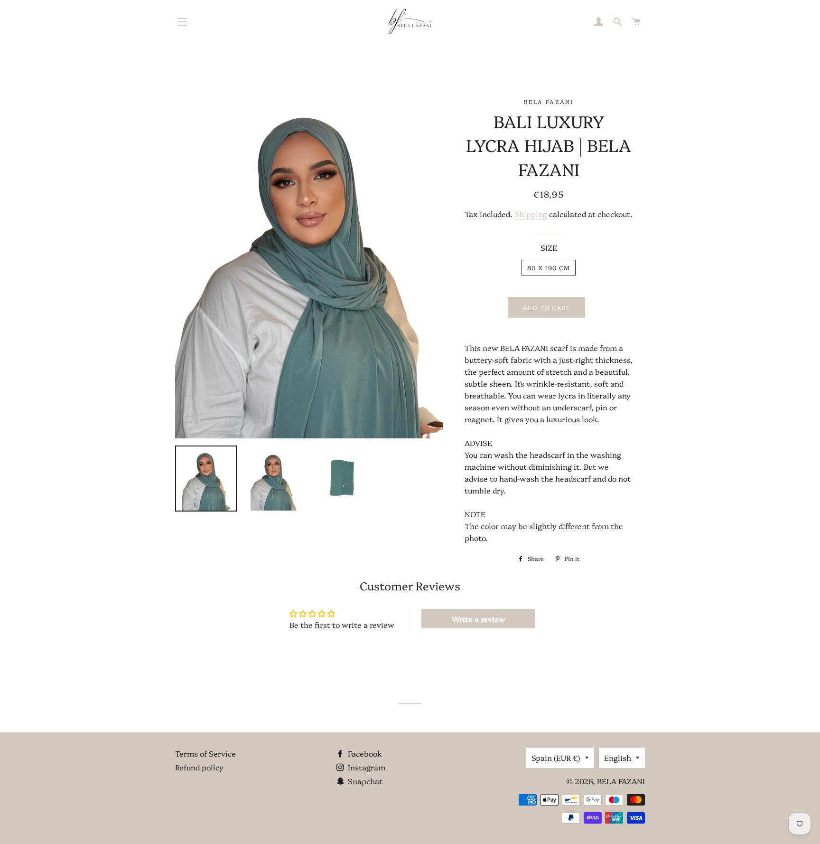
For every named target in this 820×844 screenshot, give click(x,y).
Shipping (530, 214)
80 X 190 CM (548, 267)
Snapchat (364, 781)
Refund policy (199, 767)
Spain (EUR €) (555, 757)
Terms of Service (205, 753)
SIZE (548, 247)
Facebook (364, 753)
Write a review (478, 619)
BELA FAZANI (621, 781)
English (617, 757)
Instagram (365, 767)
